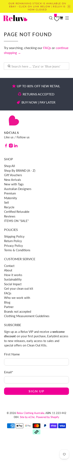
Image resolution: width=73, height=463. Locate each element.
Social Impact (12, 284)
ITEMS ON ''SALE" (16, 221)
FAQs (47, 48)
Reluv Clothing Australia (30, 413)
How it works (13, 275)
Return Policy (13, 241)
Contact (9, 266)
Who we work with (17, 297)
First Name (12, 354)
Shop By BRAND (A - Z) (19, 170)
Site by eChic (27, 417)
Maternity (10, 198)
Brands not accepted (17, 311)
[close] (69, 6)
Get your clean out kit (18, 288)
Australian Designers (17, 189)
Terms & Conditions (17, 250)
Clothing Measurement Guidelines (26, 316)
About (8, 270)
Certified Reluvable (16, 211)
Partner (9, 307)
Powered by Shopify (47, 417)
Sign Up (36, 391)
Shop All (9, 166)
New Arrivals (12, 179)
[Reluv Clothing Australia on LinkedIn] (16, 146)
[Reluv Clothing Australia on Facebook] (6, 146)
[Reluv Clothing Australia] (24, 18)
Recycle (9, 207)
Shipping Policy (14, 236)
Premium (10, 193)
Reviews (9, 216)
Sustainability (13, 279)
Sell (6, 202)
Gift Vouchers (13, 175)
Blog (7, 302)
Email (8, 372)
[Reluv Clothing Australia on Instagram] (11, 146)
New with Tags (14, 184)
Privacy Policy (13, 245)
